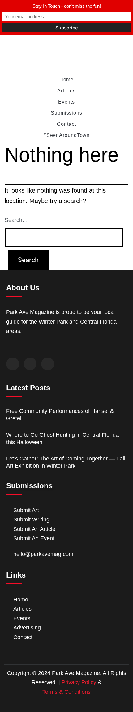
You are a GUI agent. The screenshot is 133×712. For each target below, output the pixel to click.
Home (66, 79)
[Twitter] (30, 364)
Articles (66, 90)
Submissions (66, 113)
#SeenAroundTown (66, 135)
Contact (66, 124)
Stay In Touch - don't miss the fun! (66, 6)
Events (66, 101)
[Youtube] (47, 364)
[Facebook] (12, 364)
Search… (16, 220)
